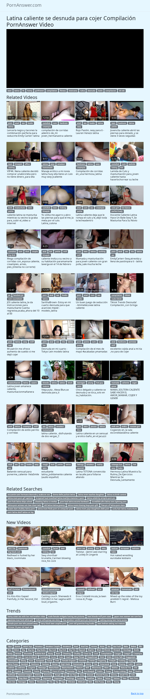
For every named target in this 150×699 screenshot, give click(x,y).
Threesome (42, 682)
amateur (61, 164)
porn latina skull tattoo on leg (21, 512)
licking (114, 167)
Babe (126, 646)
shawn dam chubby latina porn (21, 509)
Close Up (87, 653)
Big (23, 650)
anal (17, 123)
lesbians (135, 548)
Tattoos (116, 678)
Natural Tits (126, 667)
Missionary (97, 667)
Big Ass (31, 650)
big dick (11, 255)
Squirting (12, 678)
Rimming (48, 675)
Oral (9, 671)
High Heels (65, 664)
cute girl (115, 208)
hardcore (64, 123)
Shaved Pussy (102, 675)
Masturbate (54, 667)
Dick (102, 657)
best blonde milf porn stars (99, 616)
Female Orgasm (69, 660)
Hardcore (35, 664)
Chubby (77, 653)
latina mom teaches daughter (91, 494)
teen (10, 90)
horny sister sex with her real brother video (26, 616)
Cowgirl (127, 653)
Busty (50, 653)
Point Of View (58, 671)
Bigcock (82, 650)
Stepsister (58, 678)
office (27, 164)
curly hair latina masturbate (124, 509)
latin (30, 208)
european (125, 548)
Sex (65, 675)
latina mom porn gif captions (20, 498)
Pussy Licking (120, 671)
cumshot (46, 123)
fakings (80, 464)
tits (132, 251)
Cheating (67, 653)
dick (27, 251)
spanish (80, 468)
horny (29, 90)
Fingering (102, 660)
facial (55, 548)
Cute (61, 657)
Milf (87, 667)
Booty (10, 653)
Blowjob (116, 650)
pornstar (132, 342)
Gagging (132, 660)
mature (46, 386)
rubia (82, 90)
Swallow (90, 678)
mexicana (73, 90)
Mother (115, 667)
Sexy (82, 675)
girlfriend (39, 90)
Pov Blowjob (89, 671)
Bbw (9, 650)
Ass (109, 646)
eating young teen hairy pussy (113, 620)
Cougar (118, 653)
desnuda (91, 90)
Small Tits (124, 675)
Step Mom (23, 678)
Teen (124, 678)
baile (100, 90)
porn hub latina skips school (20, 501)
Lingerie (31, 667)
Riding (38, 675)
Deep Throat (79, 657)
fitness (63, 90)
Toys (63, 682)
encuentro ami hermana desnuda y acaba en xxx (29, 494)
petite (114, 126)
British (18, 653)
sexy (79, 126)
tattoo (62, 383)
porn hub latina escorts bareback (74, 501)
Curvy (53, 657)
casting (11, 167)
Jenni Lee (81, 548)
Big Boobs (41, 650)
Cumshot (44, 657)
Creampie (137, 653)
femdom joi (18, 295)
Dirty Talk (118, 657)
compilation (52, 90)
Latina (138, 664)
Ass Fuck (117, 646)
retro (79, 386)
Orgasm (17, 671)
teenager (81, 383)
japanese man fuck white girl (20, 620)
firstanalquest (29, 589)
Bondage (127, 650)
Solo (133, 675)
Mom (106, 667)
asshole (132, 164)
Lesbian (11, 667)
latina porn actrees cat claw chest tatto (24, 505)
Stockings (70, 678)
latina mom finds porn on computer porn (55, 509)
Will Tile (11, 548)
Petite (36, 671)
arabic (124, 426)
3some (17, 646)
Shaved (90, 675)
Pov (79, 671)
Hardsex (45, 664)
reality (100, 464)
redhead (91, 589)
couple (35, 251)
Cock (96, 653)
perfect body (117, 211)
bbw (79, 430)
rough (45, 464)
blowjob (18, 164)
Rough (58, 675)
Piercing (46, 671)
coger (134, 383)
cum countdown (15, 299)
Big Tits (72, 650)
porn (10, 123)
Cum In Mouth (30, 657)
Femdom (82, 660)
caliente (125, 383)
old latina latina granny (54, 505)
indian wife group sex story (48, 620)
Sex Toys (73, 675)
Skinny (114, 675)
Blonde (107, 650)
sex (23, 123)
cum (55, 123)
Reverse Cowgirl (25, 675)
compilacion (110, 90)
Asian (102, 646)
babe (120, 468)
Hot (95, 664)
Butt (58, 653)
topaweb (81, 589)
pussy (79, 345)
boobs (30, 123)
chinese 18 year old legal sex (20, 627)
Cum (19, 657)
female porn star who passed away (23, 623)
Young (116, 682)
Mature (79, 667)
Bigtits (91, 650)
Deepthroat (92, 657)
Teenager (22, 682)
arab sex (115, 426)
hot (121, 167)
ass (91, 208)
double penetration (51, 589)
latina (16, 90)
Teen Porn (133, 678)
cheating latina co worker (46, 501)
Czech (68, 657)
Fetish (92, 660)
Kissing (122, 664)
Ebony (23, 660)
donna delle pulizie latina (64, 494)
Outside (27, 671)
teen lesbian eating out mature (111, 623)
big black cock (14, 552)
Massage (42, 667)
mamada (115, 383)
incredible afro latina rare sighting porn (109, 501)
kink (10, 208)
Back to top (137, 693)
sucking (102, 251)
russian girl (135, 426)
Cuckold (11, 657)
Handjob (24, 664)
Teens (31, 682)
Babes (133, 646)
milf (65, 251)
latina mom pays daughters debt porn (92, 509)
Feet (57, 660)
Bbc (140, 646)
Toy (57, 682)
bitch (70, 383)
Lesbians (21, 667)
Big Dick (62, 650)
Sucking (80, 678)
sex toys (115, 593)
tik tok (122, 90)
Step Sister (35, 678)
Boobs (136, 650)
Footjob (112, 660)
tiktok (127, 295)
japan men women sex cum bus (128, 616)
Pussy (108, 671)
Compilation (106, 653)
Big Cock (52, 650)
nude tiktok (116, 299)
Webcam (82, 682)
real (10, 345)
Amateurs (67, 646)
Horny (88, 664)
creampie (47, 126)
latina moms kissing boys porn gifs (83, 505)
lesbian (114, 548)
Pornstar (71, 671)
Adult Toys (27, 646)
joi (9, 295)
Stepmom (47, 678)
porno (86, 342)
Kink (114, 664)
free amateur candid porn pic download (80, 620)
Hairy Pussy (13, 664)
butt (79, 426)
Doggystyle (130, 657)
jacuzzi (94, 426)
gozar (113, 386)
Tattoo (107, 678)
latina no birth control (116, 494)
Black (99, 650)
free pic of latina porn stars (113, 505)
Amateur (39, 646)
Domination (13, 660)
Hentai (55, 664)
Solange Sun (116, 464)
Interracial (104, 664)
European (40, 660)
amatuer (115, 589)
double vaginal (49, 593)
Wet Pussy (99, 682)
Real (130, 671)
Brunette (28, 653)
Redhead (11, 675)
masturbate (20, 208)
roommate (22, 548)
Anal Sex (84, 646)
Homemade (78, 664)
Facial (49, 660)
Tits (51, 682)
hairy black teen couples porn (53, 623)
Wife (109, 682)
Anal (76, 646)
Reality (138, 671)
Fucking (122, 660)
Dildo (109, 657)
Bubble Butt (40, 653)
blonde (46, 383)
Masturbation (68, 667)
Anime (94, 646)
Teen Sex (11, 682)
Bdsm (16, 650)
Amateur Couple (53, 646)
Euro (31, 660)
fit (23, 90)
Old (135, 667)
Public (100, 671)
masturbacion (14, 383)
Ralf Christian (14, 589)
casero (34, 383)
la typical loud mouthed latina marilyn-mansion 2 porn (60, 498)
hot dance (126, 208)
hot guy (99, 383)
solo (136, 589)
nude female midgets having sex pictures (66, 616)
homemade (48, 167)
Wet (90, 682)
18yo (10, 646)
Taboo (99, 678)
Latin (130, 664)
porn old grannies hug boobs (81, 623)
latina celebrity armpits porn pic (101, 498)
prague (80, 593)
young (90, 383)
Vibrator (71, 682)
